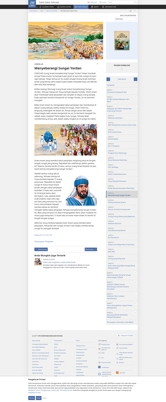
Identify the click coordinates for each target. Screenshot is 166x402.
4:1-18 (49, 235)
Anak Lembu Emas (114, 131)
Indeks (56, 367)
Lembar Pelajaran (59, 361)
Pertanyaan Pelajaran (43, 241)
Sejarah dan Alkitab (37, 373)
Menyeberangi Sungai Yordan (119, 194)
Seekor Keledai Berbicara (117, 173)
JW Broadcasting (59, 373)
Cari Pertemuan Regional (104, 349)
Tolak (39, 398)
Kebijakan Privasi (34, 392)
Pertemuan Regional (82, 367)
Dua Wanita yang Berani (116, 229)
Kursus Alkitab (36, 350)
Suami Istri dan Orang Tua (39, 359)
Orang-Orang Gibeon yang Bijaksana (121, 215)
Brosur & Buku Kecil (59, 350)
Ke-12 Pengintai (113, 145)
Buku (41, 11)
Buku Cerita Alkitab (51, 11)
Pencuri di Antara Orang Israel (119, 208)
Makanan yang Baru (115, 117)
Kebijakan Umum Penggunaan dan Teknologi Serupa (50, 390)
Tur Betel (78, 358)
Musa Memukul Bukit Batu (117, 159)
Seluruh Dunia (80, 375)
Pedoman (57, 370)
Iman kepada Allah (37, 367)
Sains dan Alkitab (37, 370)
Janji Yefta (111, 250)
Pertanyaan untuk (120, 322)
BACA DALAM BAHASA (128, 15)
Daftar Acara (57, 364)
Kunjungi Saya (80, 352)
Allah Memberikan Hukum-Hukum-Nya (122, 124)
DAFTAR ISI (122, 79)
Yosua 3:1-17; (40, 235)
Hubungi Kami (80, 355)
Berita (78, 340)
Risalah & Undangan (60, 353)
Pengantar (111, 85)
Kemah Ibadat (113, 138)
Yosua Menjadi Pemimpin (117, 180)
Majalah (56, 359)
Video (55, 376)
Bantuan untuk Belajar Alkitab (40, 353)
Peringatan (79, 364)
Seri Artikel (57, 356)
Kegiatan (78, 369)
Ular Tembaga (113, 166)
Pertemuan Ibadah (81, 361)
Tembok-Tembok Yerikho (117, 201)
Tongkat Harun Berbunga (117, 152)
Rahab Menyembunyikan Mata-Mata (121, 187)
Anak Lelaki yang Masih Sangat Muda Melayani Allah (121, 266)
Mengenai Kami (80, 346)
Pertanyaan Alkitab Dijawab (40, 344)
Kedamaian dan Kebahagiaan (40, 356)
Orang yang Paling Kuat (116, 258)
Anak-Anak (35, 364)
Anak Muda (35, 361)
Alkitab (56, 344)
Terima (31, 398)
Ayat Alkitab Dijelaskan (38, 347)
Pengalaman (79, 372)
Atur (44, 398)
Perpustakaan (33, 11)
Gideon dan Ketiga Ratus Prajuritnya (121, 243)
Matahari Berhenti (114, 222)
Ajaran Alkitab (36, 340)
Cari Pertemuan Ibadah (124, 345)
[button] (64, 7)
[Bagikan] (130, 11)
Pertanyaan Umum (81, 349)
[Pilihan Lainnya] (135, 11)
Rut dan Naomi (113, 236)
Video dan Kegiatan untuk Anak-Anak (59, 262)
